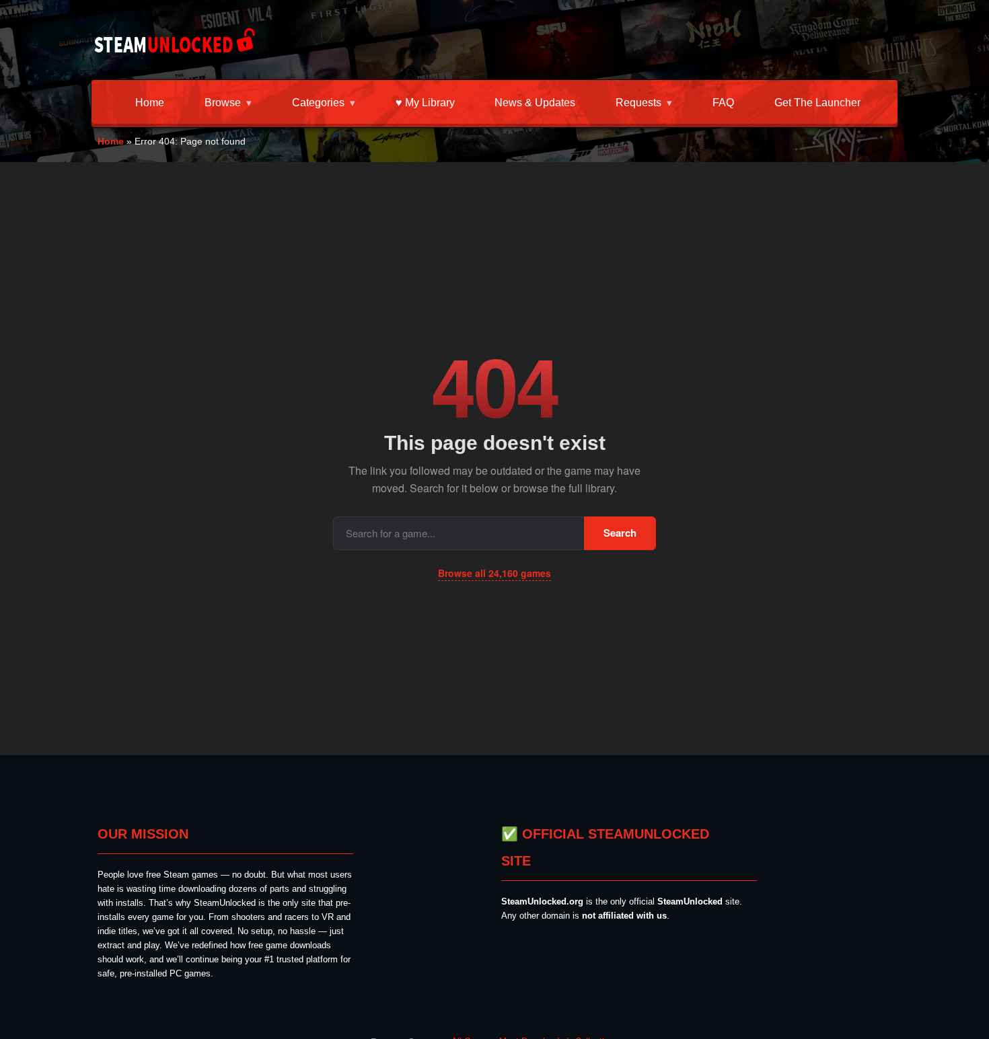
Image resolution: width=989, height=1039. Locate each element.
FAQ (723, 102)
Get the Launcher (817, 102)
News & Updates (534, 102)
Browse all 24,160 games (494, 573)
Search (619, 532)
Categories (318, 102)
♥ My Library (425, 102)
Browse (223, 102)
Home (149, 102)
